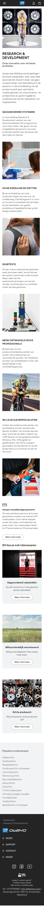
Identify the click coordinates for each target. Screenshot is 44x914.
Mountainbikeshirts (12, 779)
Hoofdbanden (9, 797)
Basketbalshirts (10, 765)
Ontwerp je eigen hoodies (15, 794)
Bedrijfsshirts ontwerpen (15, 805)
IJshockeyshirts (10, 772)
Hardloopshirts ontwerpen (16, 768)
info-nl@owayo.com (30, 889)
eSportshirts (8, 783)
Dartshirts (7, 787)
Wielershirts (8, 757)
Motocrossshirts (10, 776)
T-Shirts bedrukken (12, 790)
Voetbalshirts (9, 761)
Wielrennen (9, 820)
